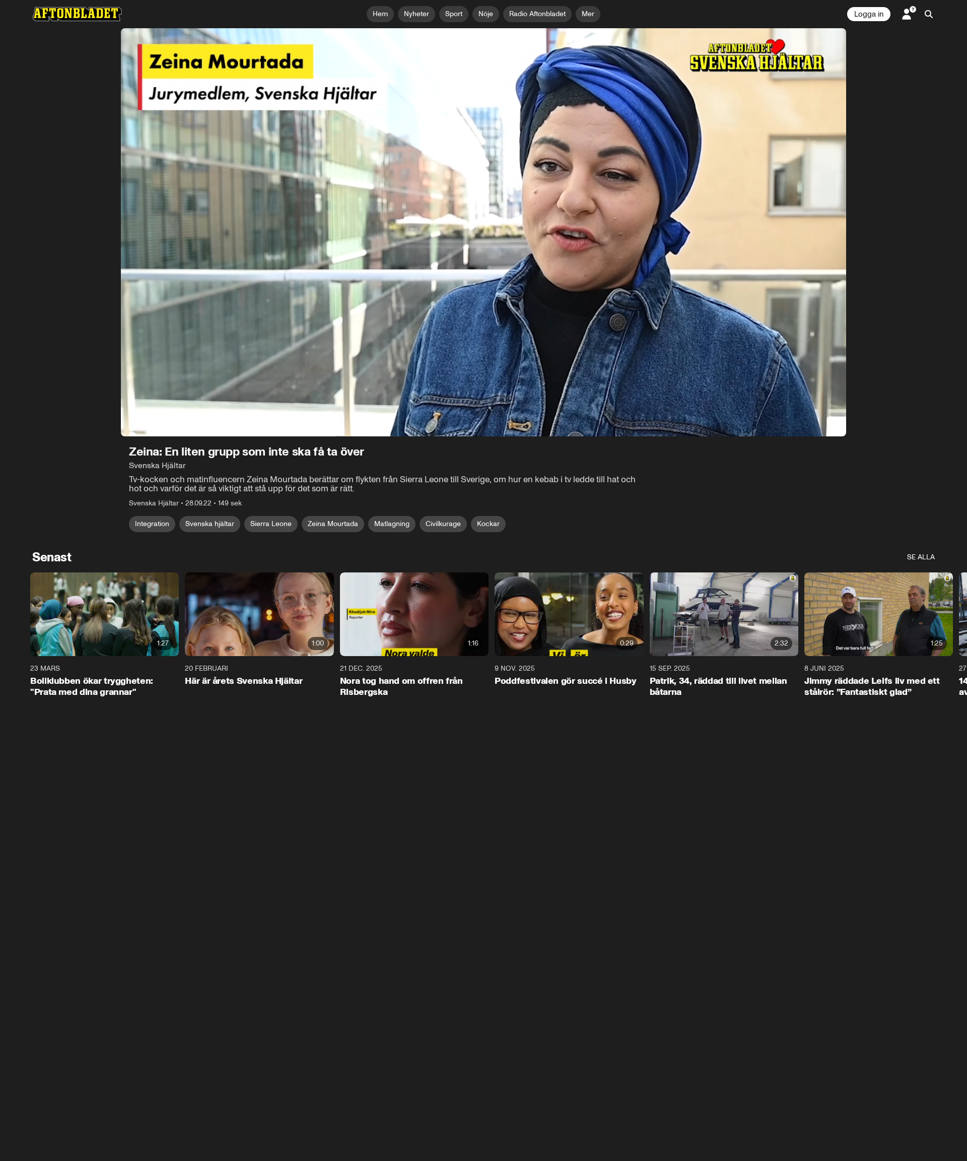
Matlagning (391, 524)
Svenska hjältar (209, 524)
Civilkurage (443, 524)
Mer (588, 14)
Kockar (488, 524)
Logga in (868, 14)
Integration (152, 524)
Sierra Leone (271, 524)
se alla (921, 557)
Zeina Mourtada (333, 524)
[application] (483, 232)
